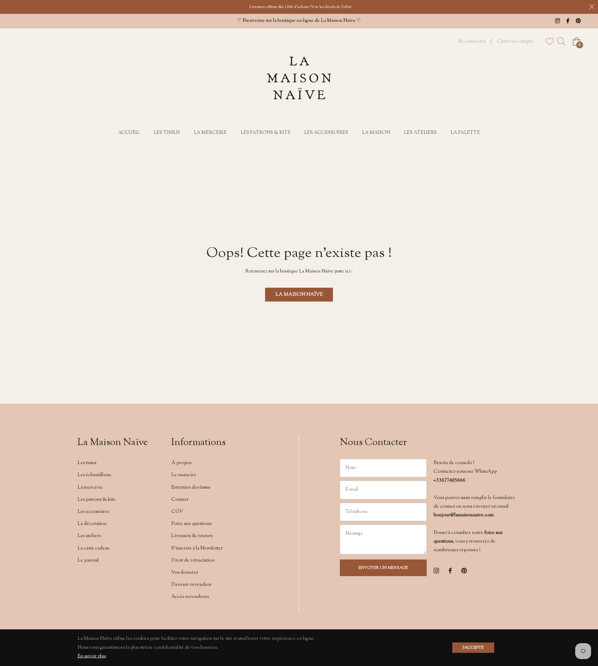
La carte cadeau (93, 548)
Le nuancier (183, 475)
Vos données (184, 572)
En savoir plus (92, 656)
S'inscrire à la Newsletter (197, 548)
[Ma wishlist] (549, 41)
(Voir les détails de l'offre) (330, 7)
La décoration (92, 523)
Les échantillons (94, 475)
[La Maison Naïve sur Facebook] (567, 20)
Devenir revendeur (191, 584)
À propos (181, 463)
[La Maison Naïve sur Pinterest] (578, 20)
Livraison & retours (191, 536)
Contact (179, 499)
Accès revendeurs (190, 596)
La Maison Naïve (299, 294)
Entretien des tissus (190, 487)
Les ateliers (89, 536)
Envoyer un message (383, 568)
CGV (177, 511)
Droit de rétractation (193, 560)
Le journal (88, 560)
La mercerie (90, 487)
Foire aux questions (191, 523)
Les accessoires (93, 511)
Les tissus (87, 463)
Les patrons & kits (96, 499)
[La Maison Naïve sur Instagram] (557, 20)
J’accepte (473, 648)
